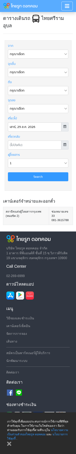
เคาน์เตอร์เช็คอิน (18, 326)
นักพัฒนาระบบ (16, 360)
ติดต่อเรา (12, 372)
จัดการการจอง (16, 333)
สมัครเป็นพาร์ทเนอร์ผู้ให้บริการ (28, 353)
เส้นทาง (11, 341)
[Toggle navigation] (67, 6)
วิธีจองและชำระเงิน (20, 318)
